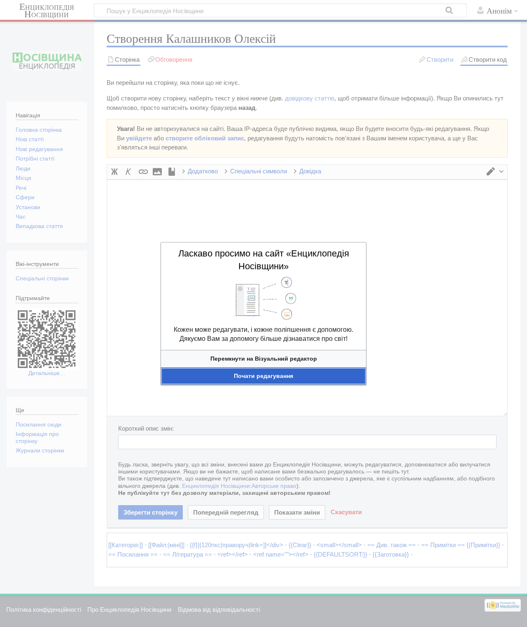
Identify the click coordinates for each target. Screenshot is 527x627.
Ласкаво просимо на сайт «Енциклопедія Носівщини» (263, 259)
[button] (263, 358)
